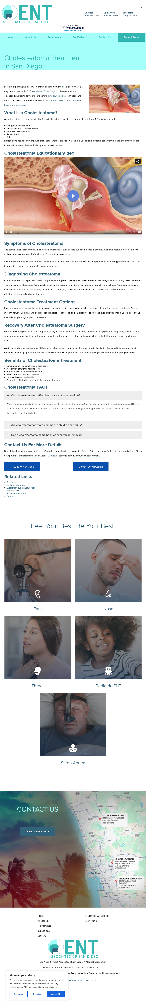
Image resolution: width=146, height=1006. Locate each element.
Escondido (128, 12)
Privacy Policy (94, 968)
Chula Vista (109, 12)
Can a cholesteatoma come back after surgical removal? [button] (46, 435)
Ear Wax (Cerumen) (15, 485)
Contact (42, 936)
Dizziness (11, 482)
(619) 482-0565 (111, 15)
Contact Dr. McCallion (91, 466)
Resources (43, 931)
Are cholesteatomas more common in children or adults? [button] (46, 425)
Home (9, 37)
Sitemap (47, 968)
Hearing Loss (12, 490)
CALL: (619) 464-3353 (22, 466)
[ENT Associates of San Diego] (73, 949)
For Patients (80, 37)
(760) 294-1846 (130, 15)
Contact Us (105, 37)
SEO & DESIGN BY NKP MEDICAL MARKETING (73, 980)
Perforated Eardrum (16, 493)
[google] (141, 7)
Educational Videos (97, 916)
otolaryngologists (57, 95)
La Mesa (89, 12)
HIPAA (80, 968)
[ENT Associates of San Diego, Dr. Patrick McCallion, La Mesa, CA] (27, 14)
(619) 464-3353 (92, 15)
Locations (91, 921)
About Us (30, 37)
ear (63, 86)
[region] (37, 985)
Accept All (55, 994)
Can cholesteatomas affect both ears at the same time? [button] (45, 395)
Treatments (54, 37)
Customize (18, 994)
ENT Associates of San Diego (41, 91)
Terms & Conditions (64, 968)
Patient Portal (131, 37)
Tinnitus (10, 496)
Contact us (53, 455)
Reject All (37, 994)
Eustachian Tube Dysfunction (20, 487)
